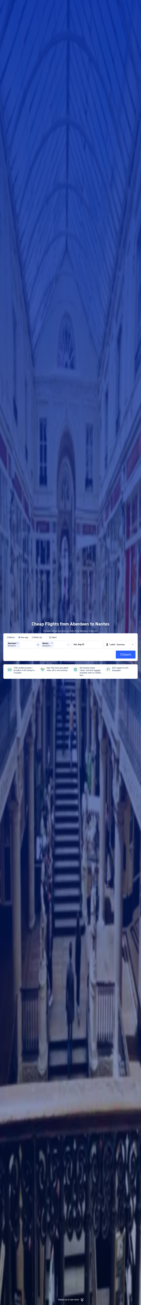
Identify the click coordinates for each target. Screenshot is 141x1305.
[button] (118, 4)
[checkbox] (53, 637)
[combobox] (21, 645)
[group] (22, 644)
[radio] (11, 637)
